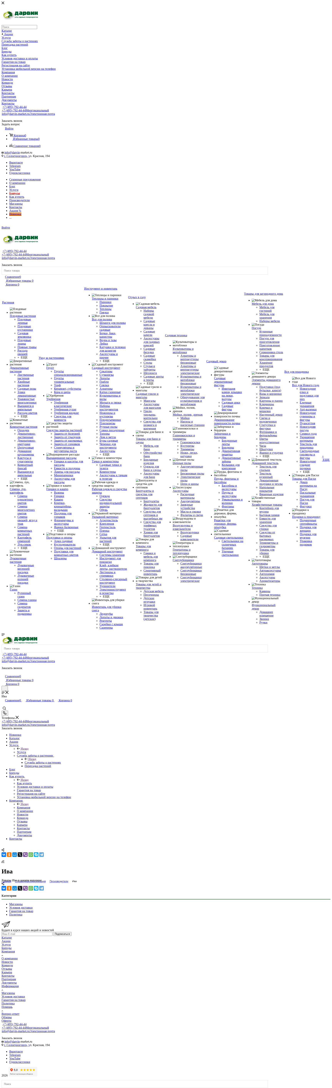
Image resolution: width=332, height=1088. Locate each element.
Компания (23, 807)
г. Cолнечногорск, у (17, 156)
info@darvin (12, 152)
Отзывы (7, 968)
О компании (10, 958)
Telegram (15, 166)
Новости (7, 961)
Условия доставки (13, 996)
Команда (7, 965)
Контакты (8, 975)
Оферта (6, 1020)
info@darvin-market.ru (28, 113)
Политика (8, 1003)
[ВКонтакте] (4, 854)
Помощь (7, 1007)
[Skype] (36, 854)
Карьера (7, 972)
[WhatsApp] (30, 854)
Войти (6, 227)
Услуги (21, 752)
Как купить (24, 783)
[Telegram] (41, 854)
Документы (9, 982)
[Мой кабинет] (3, 672)
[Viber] (25, 854)
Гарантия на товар (14, 1000)
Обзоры (7, 1017)
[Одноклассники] (9, 854)
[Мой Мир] (14, 854)
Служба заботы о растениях (43, 762)
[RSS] (3, 862)
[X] (20, 854)
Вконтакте (16, 162)
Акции (6, 941)
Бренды (7, 948)
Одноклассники (19, 173)
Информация (10, 986)
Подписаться (62, 934)
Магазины (8, 993)
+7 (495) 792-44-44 (14, 107)
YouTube (14, 169)
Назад (24, 748)
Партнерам (9, 979)
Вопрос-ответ (10, 1013)
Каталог (7, 937)
